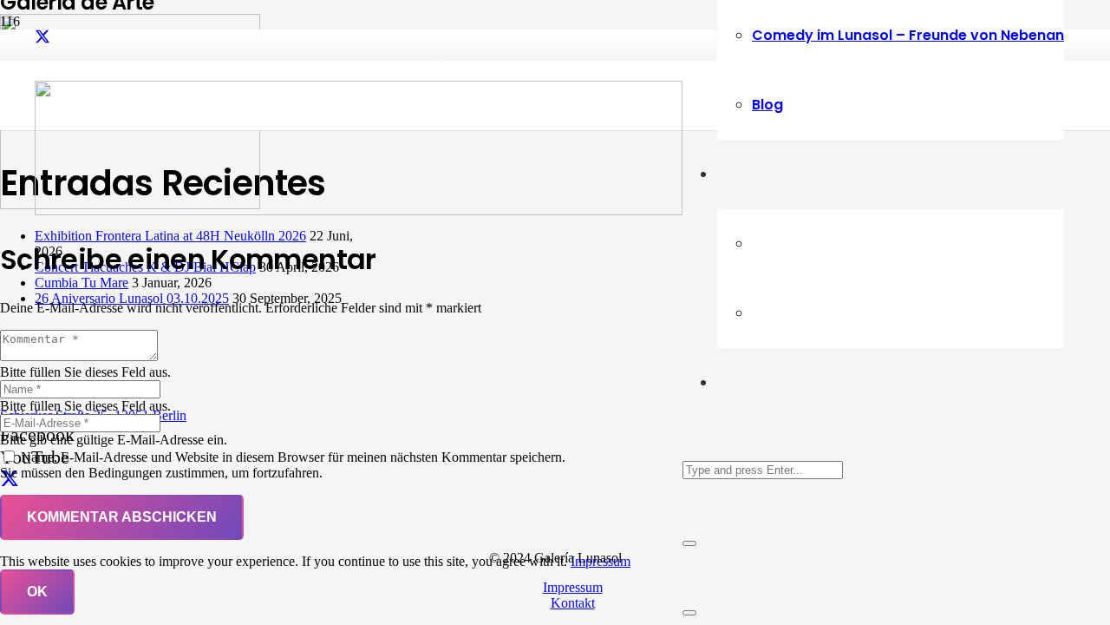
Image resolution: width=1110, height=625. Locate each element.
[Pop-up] (689, 612)
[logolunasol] (358, 210)
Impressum (573, 587)
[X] (42, 37)
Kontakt (573, 602)
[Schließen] (689, 543)
